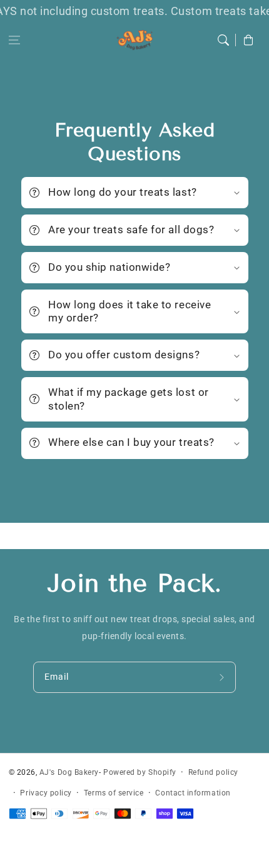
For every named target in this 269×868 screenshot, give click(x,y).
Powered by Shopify (139, 772)
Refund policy (213, 772)
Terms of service (114, 793)
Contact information (192, 793)
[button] (14, 40)
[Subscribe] (223, 677)
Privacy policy (46, 793)
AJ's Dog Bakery (69, 772)
